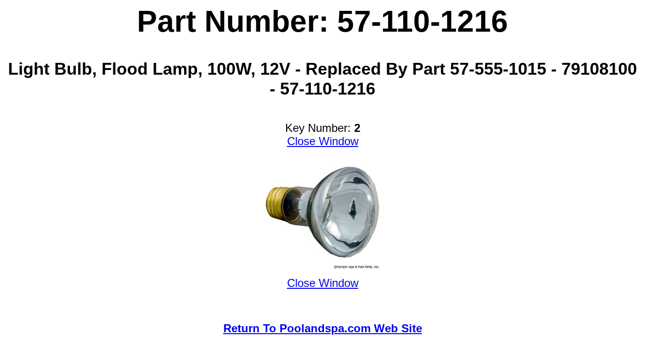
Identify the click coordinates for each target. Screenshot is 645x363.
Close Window (322, 141)
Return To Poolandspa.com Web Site (322, 328)
